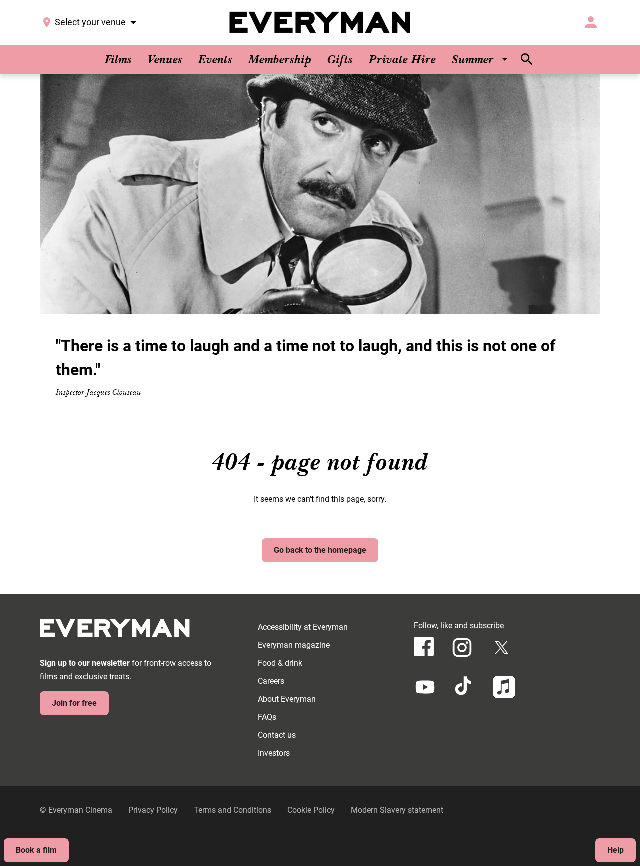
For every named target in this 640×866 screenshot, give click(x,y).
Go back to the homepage (320, 550)
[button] (320, 194)
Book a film (36, 850)
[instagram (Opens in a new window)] (462, 647)
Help (616, 850)
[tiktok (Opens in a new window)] (465, 687)
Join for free (74, 703)
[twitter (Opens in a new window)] (501, 647)
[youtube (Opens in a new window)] (425, 687)
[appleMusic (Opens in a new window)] (504, 687)
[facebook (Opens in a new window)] (424, 646)
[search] (527, 59)
